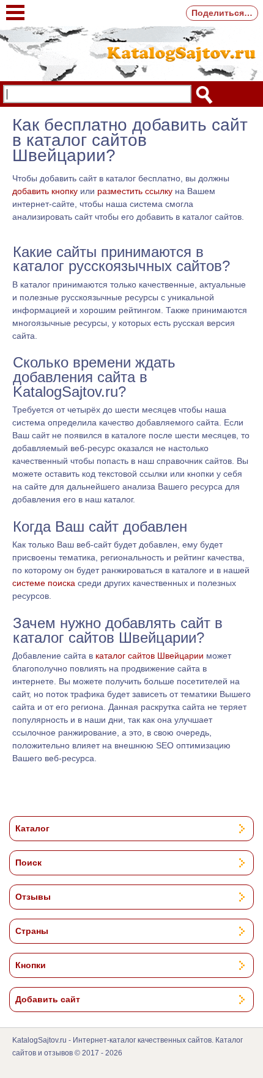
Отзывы (33, 897)
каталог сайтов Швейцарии (149, 655)
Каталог (32, 828)
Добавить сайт (47, 999)
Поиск (28, 862)
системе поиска (43, 583)
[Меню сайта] (15, 6)
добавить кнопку (45, 191)
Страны (31, 931)
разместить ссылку (134, 191)
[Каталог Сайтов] (131, 52)
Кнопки (30, 965)
